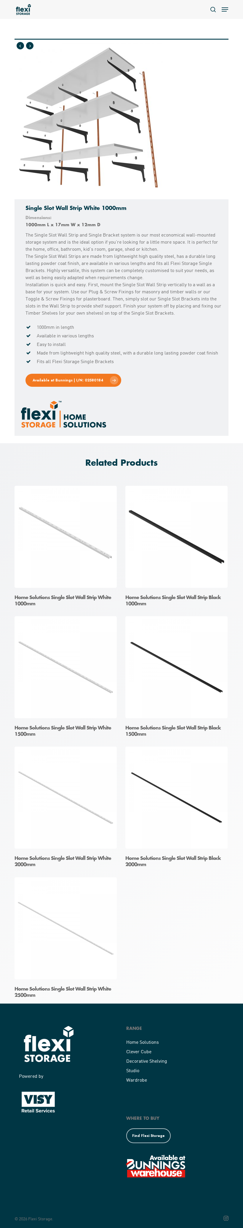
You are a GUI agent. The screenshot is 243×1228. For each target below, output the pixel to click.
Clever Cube (138, 1051)
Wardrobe (136, 1080)
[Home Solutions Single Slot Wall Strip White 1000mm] (67, 548)
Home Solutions (142, 1042)
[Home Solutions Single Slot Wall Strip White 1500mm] (67, 678)
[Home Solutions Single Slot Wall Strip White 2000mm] (67, 809)
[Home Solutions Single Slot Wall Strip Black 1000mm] (178, 548)
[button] (225, 9)
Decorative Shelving (146, 1061)
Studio (132, 1070)
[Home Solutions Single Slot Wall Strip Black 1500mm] (178, 678)
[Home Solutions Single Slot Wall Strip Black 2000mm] (178, 809)
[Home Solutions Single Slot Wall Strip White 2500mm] (67, 939)
